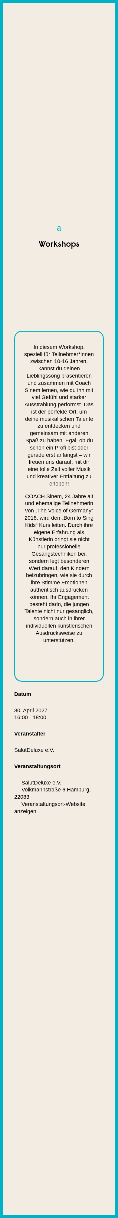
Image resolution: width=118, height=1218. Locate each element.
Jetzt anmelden (56, 662)
